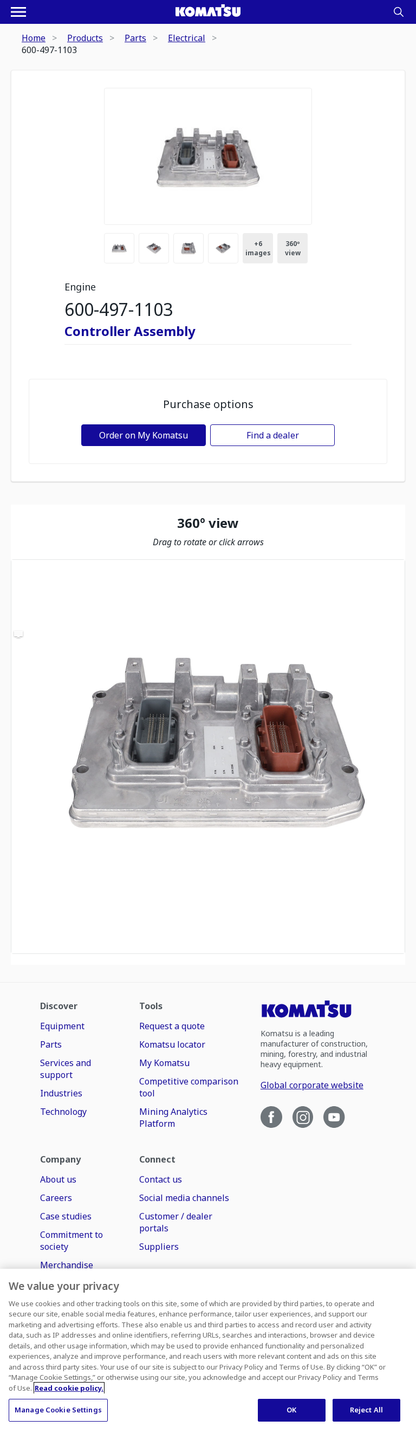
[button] (208, 756)
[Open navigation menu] (18, 12)
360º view (293, 248)
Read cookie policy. (69, 1388)
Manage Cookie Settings (58, 1410)
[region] (208, 756)
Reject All (366, 1410)
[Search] (398, 11)
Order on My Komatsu (143, 435)
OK (291, 1410)
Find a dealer (272, 435)
